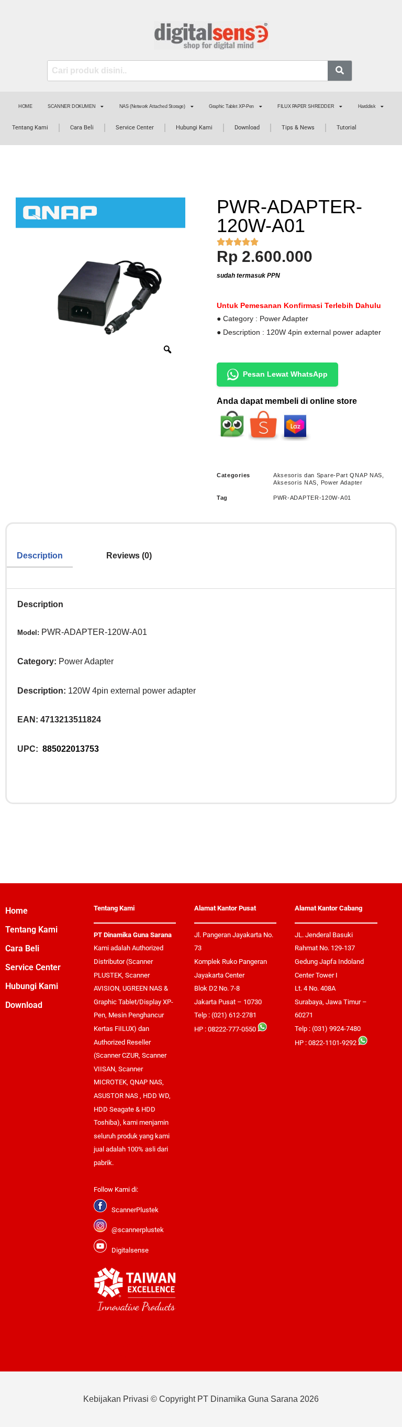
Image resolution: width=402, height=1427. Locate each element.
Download (247, 127)
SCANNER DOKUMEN (71, 106)
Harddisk (367, 106)
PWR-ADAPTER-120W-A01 (312, 498)
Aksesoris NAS (295, 482)
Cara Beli (82, 127)
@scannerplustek (137, 1230)
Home (16, 911)
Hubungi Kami (194, 127)
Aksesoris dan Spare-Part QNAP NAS (327, 475)
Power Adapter (342, 482)
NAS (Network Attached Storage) (152, 106)
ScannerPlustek (135, 1210)
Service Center (135, 127)
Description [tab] (40, 555)
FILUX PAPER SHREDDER (305, 106)
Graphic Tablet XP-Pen (231, 106)
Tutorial (346, 127)
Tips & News (298, 127)
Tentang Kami (30, 127)
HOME (25, 106)
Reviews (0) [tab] (129, 555)
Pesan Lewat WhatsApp (285, 374)
